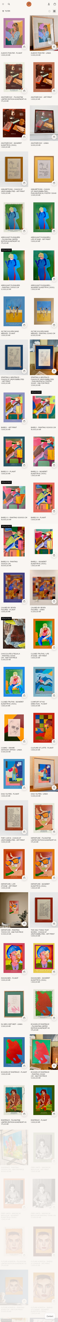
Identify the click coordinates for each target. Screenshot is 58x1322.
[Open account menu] (49, 4)
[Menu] (3, 4)
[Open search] (9, 4)
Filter (7, 11)
